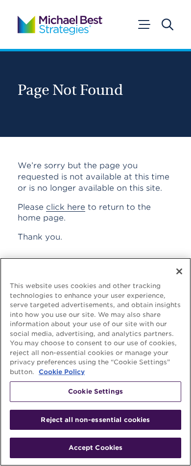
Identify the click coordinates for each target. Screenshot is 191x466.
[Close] (179, 271)
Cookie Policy (62, 372)
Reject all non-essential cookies (95, 419)
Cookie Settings (95, 391)
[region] (95, 362)
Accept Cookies (96, 447)
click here (65, 207)
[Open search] (167, 24)
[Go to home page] (60, 24)
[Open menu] (143, 24)
